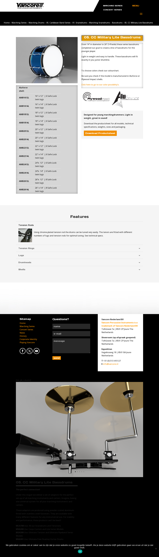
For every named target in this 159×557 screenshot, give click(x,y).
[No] (156, 548)
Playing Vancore (27, 342)
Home (7, 22)
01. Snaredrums (79, 22)
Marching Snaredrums (99, 22)
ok (80, 551)
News (22, 332)
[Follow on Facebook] (23, 351)
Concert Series (26, 329)
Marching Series (19, 22)
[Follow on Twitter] (30, 351)
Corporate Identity (28, 339)
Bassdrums (117, 22)
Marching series (112, 6)
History (23, 336)
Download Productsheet (100, 133)
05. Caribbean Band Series (58, 22)
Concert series (112, 10)
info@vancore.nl (110, 364)
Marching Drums (36, 22)
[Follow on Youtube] (37, 351)
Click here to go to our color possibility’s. (100, 84)
